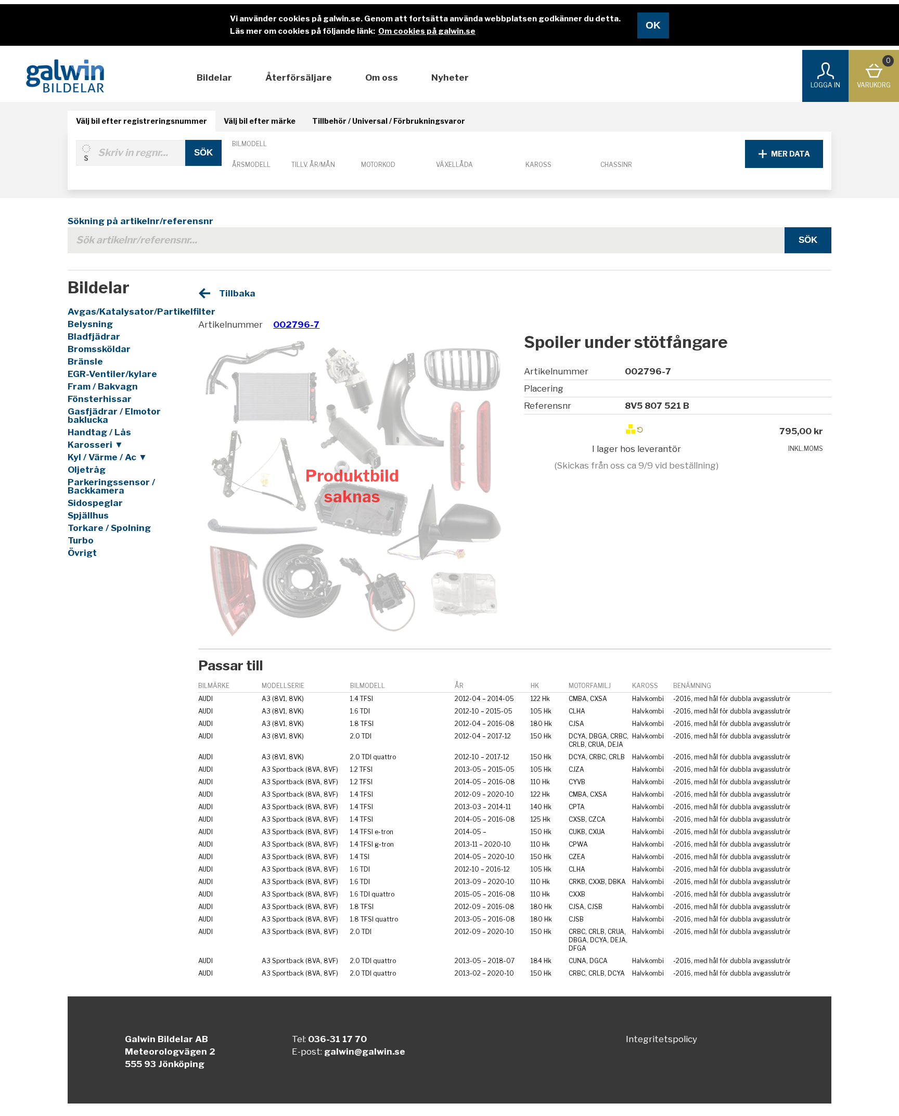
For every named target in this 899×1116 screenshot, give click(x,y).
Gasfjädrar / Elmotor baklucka (114, 415)
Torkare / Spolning (109, 528)
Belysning (90, 324)
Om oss (381, 77)
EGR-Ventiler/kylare (112, 374)
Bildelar (214, 77)
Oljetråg (87, 469)
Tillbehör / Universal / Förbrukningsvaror (388, 120)
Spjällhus (88, 515)
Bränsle (85, 361)
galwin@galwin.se (364, 1051)
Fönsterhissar (100, 399)
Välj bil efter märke (260, 120)
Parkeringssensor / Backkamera (111, 486)
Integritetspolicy (661, 1039)
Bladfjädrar (94, 336)
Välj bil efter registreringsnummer (141, 120)
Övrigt (82, 553)
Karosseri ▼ (95, 444)
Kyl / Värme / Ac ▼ (107, 457)
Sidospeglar (95, 503)
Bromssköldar (99, 349)
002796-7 (296, 324)
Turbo (81, 540)
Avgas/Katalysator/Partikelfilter (122, 311)
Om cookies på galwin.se (427, 31)
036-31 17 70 (337, 1039)
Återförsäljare (298, 77)
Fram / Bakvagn (103, 386)
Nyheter (450, 77)
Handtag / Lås (99, 432)
